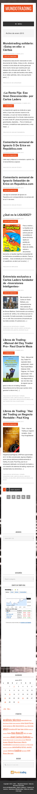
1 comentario (8, 106)
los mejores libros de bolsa (17, 399)
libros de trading (10, 739)
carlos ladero (18, 328)
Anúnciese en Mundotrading (16, 789)
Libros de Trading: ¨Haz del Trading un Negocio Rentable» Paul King (18, 414)
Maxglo (10, 742)
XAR (28, 750)
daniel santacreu (7, 726)
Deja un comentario (10, 56)
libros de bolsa (19, 397)
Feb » (8, 709)
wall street (24, 751)
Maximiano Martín (20, 742)
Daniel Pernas (29, 723)
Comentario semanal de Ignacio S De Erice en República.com (18, 145)
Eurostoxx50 (12, 729)
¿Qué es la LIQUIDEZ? (17, 215)
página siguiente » (15, 490)
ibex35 (19, 732)
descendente (20, 726)
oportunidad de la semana (18, 744)
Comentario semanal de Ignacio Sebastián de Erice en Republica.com (18, 180)
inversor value (23, 330)
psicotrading (16, 747)
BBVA (30, 720)
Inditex (30, 733)
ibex (13, 732)
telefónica (11, 750)
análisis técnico (12, 720)
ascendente (25, 720)
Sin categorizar (16, 83)
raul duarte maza (18, 401)
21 (5, 698)
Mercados (15, 266)
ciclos (22, 723)
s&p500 (29, 747)
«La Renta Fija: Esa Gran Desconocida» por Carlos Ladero (18, 96)
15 (9, 694)
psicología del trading (7, 747)
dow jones (30, 726)
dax (14, 725)
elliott (5, 728)
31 (18, 702)
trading (17, 750)
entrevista (27, 328)
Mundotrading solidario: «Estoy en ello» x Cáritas (18, 46)
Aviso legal (18, 791)
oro (26, 744)
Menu (20, 24)
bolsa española (16, 723)
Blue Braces (6, 723)
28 (5, 702)
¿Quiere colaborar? (21, 787)
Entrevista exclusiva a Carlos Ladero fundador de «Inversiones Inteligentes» (18, 281)
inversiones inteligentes (10, 330)
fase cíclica (24, 729)
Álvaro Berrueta (8, 753)
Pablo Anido (30, 744)
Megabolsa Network (23, 784)
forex (9, 733)
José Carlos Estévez (20, 736)
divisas (25, 726)
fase (19, 729)
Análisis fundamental (18, 132)
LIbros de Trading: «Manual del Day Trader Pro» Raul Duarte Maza (18, 343)
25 (23, 698)
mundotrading (7, 744)
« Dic (4, 709)
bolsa (10, 723)
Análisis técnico (17, 167)
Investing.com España (25, 622)
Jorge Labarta (6, 737)
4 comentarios (8, 353)
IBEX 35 (26, 733)
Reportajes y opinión (18, 326)
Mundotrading (18, 8)
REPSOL (23, 747)
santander (5, 751)
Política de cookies (28, 789)
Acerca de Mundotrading (9, 787)
